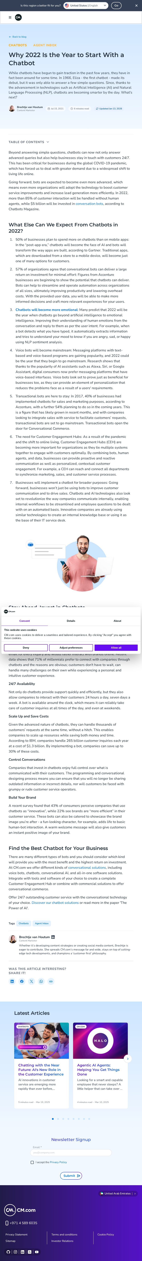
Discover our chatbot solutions (55, 902)
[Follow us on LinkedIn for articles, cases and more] (22, 1252)
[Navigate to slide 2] (58, 1119)
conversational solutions (87, 867)
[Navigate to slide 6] (78, 1119)
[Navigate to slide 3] (63, 1119)
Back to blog (19, 36)
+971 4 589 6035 (23, 1223)
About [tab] (117, 620)
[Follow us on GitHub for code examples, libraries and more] (8, 1252)
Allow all (116, 647)
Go (116, 5)
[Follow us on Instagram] (15, 1252)
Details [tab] (71, 620)
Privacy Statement (16, 1234)
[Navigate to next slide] (128, 1059)
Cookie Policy (105, 1234)
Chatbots (18, 45)
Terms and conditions (64, 1234)
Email (37, 1147)
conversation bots (89, 203)
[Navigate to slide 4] (68, 1119)
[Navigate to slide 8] (89, 1119)
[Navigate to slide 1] (52, 1119)
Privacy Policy (58, 1162)
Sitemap (10, 1241)
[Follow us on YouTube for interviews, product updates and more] (36, 1252)
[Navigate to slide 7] (84, 1119)
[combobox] (85, 5)
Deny (26, 647)
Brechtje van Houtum (30, 107)
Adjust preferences (71, 647)
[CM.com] (18, 17)
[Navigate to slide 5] (73, 1119)
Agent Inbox (45, 45)
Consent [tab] (24, 620)
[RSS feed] (29, 1252)
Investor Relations (62, 1241)
